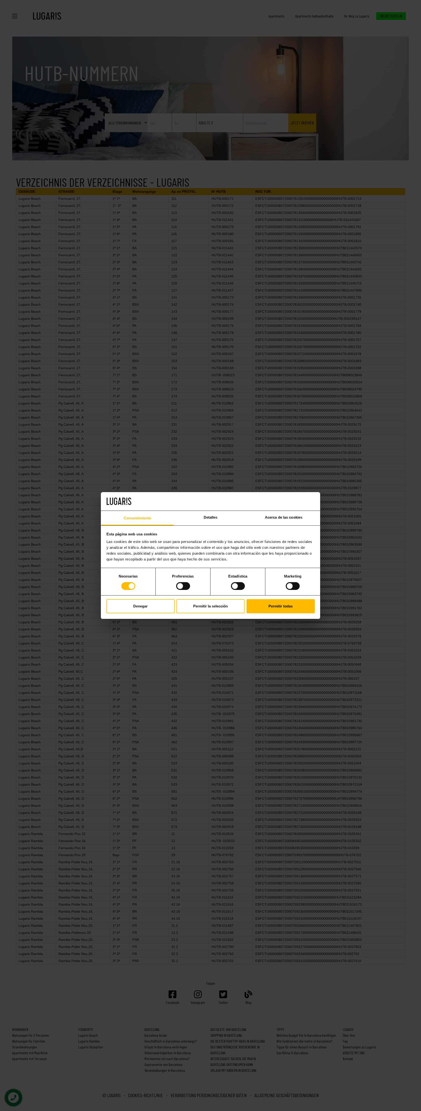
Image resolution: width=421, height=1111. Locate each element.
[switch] (183, 586)
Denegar (140, 606)
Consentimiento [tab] (137, 518)
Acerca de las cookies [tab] (283, 517)
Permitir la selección (210, 606)
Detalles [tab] (211, 517)
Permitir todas (280, 606)
